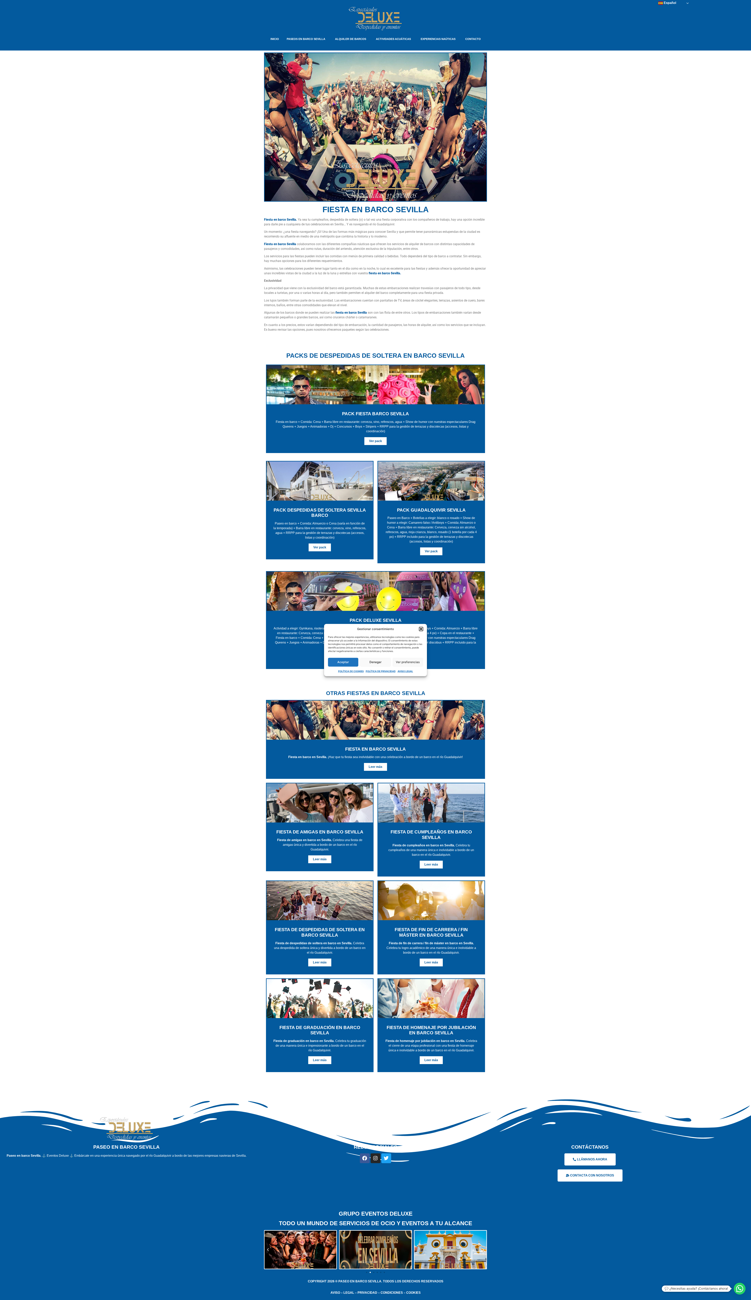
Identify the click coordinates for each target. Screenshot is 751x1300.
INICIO (274, 39)
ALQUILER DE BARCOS (350, 39)
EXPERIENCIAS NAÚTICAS (438, 39)
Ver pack (375, 441)
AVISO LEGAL (405, 671)
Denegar (375, 662)
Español (669, 3)
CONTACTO (473, 39)
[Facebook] (365, 1158)
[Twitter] (386, 1158)
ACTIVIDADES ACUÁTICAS (393, 39)
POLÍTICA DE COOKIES (351, 671)
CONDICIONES (392, 1292)
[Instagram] (375, 1158)
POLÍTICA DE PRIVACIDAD (381, 671)
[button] (421, 629)
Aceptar (343, 662)
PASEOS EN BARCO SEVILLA (306, 39)
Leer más (375, 766)
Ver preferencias (408, 662)
